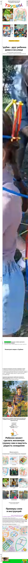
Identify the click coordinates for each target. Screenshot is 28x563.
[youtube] (25, 562)
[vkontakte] (27, 562)
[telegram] (22, 562)
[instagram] (23, 562)
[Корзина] (27, 1)
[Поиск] (27, 3)
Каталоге (17, 502)
